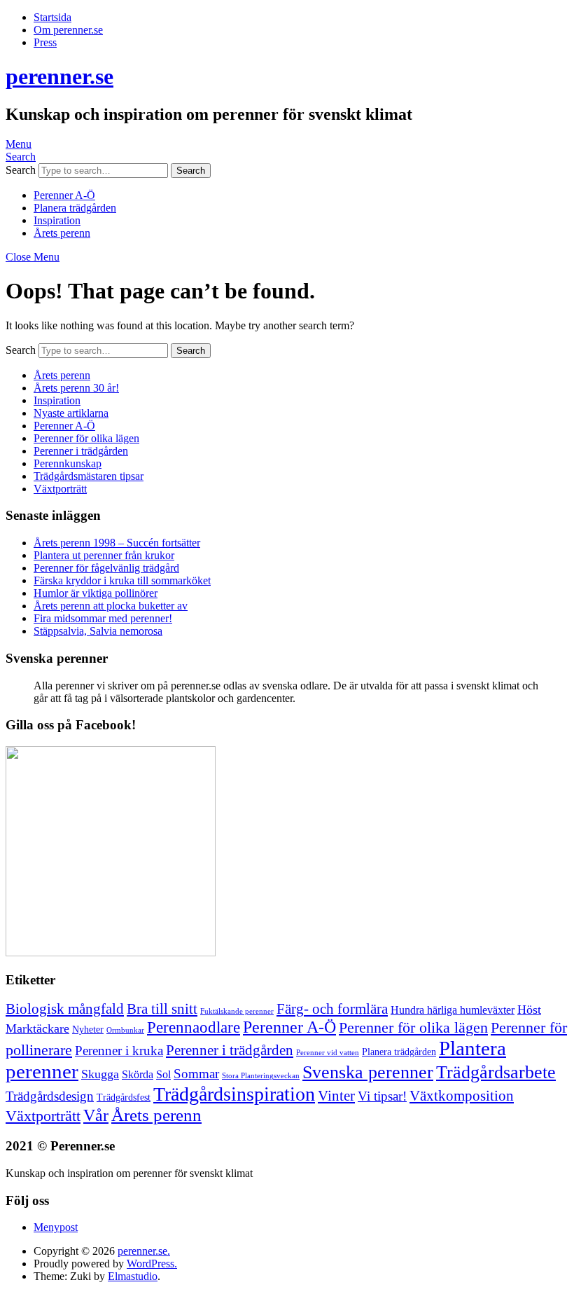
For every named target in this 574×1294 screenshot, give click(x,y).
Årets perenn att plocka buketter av (111, 606)
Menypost (56, 1227)
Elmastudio (133, 1276)
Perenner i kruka (119, 1050)
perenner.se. (144, 1251)
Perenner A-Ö (64, 195)
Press (45, 42)
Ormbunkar (125, 1030)
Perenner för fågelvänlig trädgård (106, 568)
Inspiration (57, 220)
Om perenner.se (68, 30)
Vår (95, 1115)
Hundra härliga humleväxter (452, 1010)
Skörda (137, 1074)
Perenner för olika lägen (86, 438)
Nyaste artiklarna (71, 413)
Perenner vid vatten (327, 1052)
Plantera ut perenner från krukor (104, 555)
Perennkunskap (68, 463)
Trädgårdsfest (123, 1097)
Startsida (52, 17)
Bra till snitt (162, 1008)
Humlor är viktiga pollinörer (96, 593)
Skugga (100, 1074)
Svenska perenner (367, 1072)
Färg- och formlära (332, 1009)
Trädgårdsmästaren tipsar (89, 476)
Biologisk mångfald (65, 1009)
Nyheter (88, 1029)
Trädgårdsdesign (50, 1096)
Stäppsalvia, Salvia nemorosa (98, 631)
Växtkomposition (462, 1095)
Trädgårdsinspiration (234, 1094)
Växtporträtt (60, 489)
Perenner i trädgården (81, 451)
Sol (163, 1074)
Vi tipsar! (382, 1096)
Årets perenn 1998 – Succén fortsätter (117, 543)
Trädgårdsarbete (496, 1071)
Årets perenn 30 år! (76, 388)
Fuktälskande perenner (237, 1011)
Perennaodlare (193, 1027)
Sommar (196, 1073)
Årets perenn (62, 233)
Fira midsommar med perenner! (103, 618)
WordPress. (152, 1263)
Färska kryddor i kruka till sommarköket (122, 580)
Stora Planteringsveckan (261, 1076)
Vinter (336, 1095)
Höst (529, 1010)
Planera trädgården (75, 208)
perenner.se (59, 76)
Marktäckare (37, 1028)
